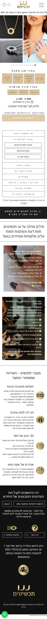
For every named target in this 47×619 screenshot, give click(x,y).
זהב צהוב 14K (18, 78)
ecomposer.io (42, 615)
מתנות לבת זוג (23, 157)
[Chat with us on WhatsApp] (5, 614)
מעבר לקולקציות (23, 139)
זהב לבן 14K (7, 78)
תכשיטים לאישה (23, 151)
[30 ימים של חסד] (40, 446)
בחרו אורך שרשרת (23, 87)
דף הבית (41, 200)
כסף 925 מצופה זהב (29, 78)
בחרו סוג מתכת (23, 70)
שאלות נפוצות (24, 188)
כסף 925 (39, 78)
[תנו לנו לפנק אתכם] (40, 419)
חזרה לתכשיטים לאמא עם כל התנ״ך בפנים (22, 213)
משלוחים (24, 177)
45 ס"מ (23, 92)
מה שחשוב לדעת (23, 133)
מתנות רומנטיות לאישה (23, 145)
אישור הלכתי (23, 165)
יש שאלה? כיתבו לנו (23, 194)
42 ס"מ (34, 92)
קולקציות (32, 200)
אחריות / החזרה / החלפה (23, 183)
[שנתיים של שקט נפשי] (40, 470)
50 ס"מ (13, 92)
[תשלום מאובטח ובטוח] (40, 395)
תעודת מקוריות (23, 171)
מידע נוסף (35, 535)
